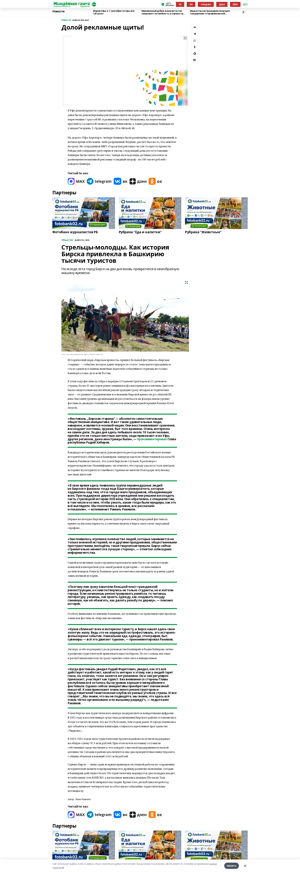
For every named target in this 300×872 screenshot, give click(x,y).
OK (191, 4)
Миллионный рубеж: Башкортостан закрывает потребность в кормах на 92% (162, 12)
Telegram (206, 4)
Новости (58, 11)
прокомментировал (152, 439)
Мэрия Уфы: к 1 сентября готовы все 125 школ (114, 12)
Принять (231, 865)
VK (180, 4)
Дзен (222, 4)
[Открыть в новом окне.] (76, 181)
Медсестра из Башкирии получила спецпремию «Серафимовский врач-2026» (210, 12)
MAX (235, 4)
